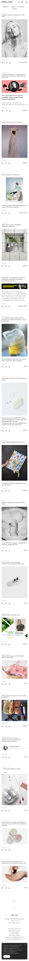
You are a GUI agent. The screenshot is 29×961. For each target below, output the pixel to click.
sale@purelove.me (16, 922)
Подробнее (4, 59)
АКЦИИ (13, 7)
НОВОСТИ (6, 7)
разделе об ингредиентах (8, 419)
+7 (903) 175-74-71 (15, 920)
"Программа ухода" (7, 423)
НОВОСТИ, (21, 62)
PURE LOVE (7, 2)
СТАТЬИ (14, 9)
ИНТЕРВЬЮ (20, 7)
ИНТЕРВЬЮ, (20, 306)
